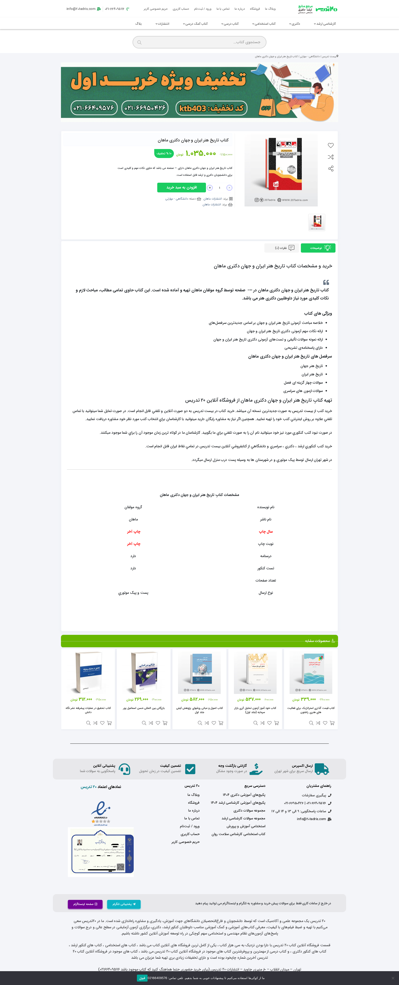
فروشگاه (255, 8)
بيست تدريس (302, 411)
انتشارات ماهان (212, 198)
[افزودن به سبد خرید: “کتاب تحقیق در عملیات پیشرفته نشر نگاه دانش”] (109, 722)
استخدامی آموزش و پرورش (246, 826)
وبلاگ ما (270, 8)
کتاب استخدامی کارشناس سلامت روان (238, 834)
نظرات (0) (281, 248)
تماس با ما (223, 8)
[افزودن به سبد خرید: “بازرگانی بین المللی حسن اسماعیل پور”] (164, 722)
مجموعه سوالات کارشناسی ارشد (243, 818)
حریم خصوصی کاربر (156, 8)
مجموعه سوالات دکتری (249, 810)
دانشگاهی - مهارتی (310, 56)
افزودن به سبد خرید (181, 187)
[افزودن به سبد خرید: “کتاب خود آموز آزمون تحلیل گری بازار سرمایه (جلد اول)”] (276, 722)
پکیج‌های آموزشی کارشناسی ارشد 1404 (238, 803)
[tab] (318, 248)
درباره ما (240, 8)
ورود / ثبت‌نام (203, 8)
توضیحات (316, 248)
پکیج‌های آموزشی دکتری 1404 (244, 795)
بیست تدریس (329, 56)
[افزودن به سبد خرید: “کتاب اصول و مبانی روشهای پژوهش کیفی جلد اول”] (220, 722)
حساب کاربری (181, 8)
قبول (142, 978)
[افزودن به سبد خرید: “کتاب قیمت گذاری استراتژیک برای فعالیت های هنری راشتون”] (332, 722)
